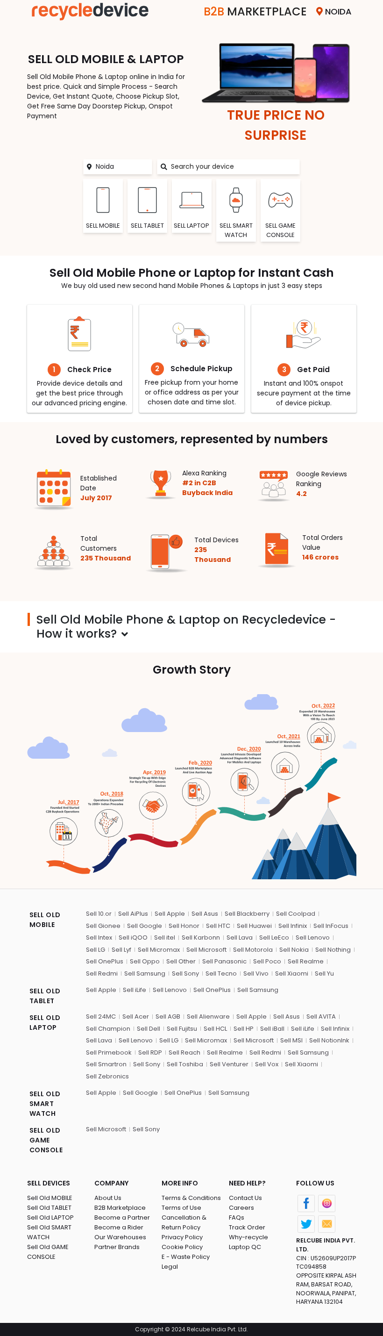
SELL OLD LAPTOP (45, 1022)
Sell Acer (135, 1016)
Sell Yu (324, 973)
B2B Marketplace (120, 1207)
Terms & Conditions (191, 1197)
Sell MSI (291, 1040)
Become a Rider (118, 1227)
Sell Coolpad (295, 913)
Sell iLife (134, 989)
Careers (241, 1207)
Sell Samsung (144, 973)
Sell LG (95, 949)
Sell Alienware (208, 1016)
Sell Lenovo (313, 937)
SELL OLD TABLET (45, 996)
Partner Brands (117, 1247)
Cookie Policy (182, 1247)
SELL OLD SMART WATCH (45, 1103)
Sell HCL (215, 1028)
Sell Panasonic (224, 961)
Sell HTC (218, 925)
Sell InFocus (330, 925)
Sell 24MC (101, 1016)
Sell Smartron (106, 1064)
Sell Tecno (221, 973)
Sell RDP (150, 1052)
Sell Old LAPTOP (50, 1217)
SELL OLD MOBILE (45, 919)
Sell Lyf (121, 949)
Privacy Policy (182, 1237)
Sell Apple (170, 913)
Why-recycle (248, 1237)
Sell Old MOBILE (49, 1197)
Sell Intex (99, 937)
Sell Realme (306, 961)
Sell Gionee (103, 925)
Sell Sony (185, 973)
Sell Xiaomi (291, 973)
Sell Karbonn (201, 937)
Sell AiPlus (133, 913)
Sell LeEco (274, 937)
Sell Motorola (253, 949)
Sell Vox (266, 1064)
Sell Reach (184, 1052)
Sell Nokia (294, 949)
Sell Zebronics (107, 1076)
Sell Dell (148, 1028)
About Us (107, 1197)
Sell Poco (267, 961)
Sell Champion (108, 1028)
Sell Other (181, 961)
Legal (170, 1266)
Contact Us (245, 1197)
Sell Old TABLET (49, 1207)
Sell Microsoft (206, 949)
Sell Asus (205, 913)
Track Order (247, 1227)
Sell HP (244, 1028)
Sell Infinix (292, 925)
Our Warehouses (120, 1237)
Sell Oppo (145, 961)
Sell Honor (184, 925)
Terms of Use (181, 1207)
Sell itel (164, 937)
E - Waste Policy (186, 1256)
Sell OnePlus (104, 961)
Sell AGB (168, 1016)
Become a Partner (122, 1217)
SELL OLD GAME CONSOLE (46, 1140)
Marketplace (255, 11)
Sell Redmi (102, 973)
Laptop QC (245, 1247)
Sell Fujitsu (182, 1028)
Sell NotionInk (329, 1040)
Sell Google (144, 925)
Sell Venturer (229, 1064)
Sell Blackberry (247, 913)
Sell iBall (272, 1028)
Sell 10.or (99, 913)
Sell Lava (240, 937)
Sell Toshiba (185, 1064)
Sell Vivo (256, 973)
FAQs (236, 1217)
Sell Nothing (333, 949)
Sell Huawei (254, 925)
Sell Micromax (159, 949)
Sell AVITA (321, 1016)
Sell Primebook (109, 1052)
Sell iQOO (133, 937)
